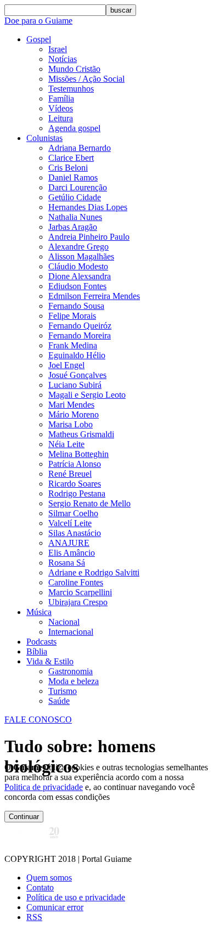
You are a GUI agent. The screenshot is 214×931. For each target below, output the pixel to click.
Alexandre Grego (78, 246)
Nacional (64, 622)
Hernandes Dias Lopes (87, 207)
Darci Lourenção (77, 187)
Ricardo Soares (74, 483)
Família (61, 98)
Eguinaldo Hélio (76, 355)
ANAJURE (68, 543)
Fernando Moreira (79, 335)
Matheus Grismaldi (81, 434)
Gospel (38, 39)
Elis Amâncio (71, 552)
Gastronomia (70, 671)
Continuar (24, 816)
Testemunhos (71, 88)
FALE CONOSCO (38, 719)
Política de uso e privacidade (75, 897)
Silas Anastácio (74, 533)
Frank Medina (72, 345)
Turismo (62, 691)
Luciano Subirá (75, 385)
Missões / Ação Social (86, 78)
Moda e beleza (73, 681)
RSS (34, 917)
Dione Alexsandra (79, 276)
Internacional (70, 631)
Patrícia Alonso (74, 464)
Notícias (62, 59)
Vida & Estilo (50, 661)
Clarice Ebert (71, 157)
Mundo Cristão (74, 69)
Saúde (59, 701)
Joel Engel (66, 365)
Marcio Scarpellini (80, 592)
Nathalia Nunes (75, 217)
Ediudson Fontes (77, 286)
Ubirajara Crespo (78, 602)
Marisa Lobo (70, 424)
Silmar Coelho (73, 513)
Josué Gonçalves (77, 375)
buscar (121, 10)
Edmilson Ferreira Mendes (94, 296)
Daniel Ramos (73, 177)
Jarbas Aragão (72, 227)
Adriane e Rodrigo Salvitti (93, 572)
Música (39, 612)
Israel (57, 49)
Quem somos (49, 877)
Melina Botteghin (78, 454)
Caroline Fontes (75, 582)
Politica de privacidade (43, 787)
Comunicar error (54, 907)
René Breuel (70, 473)
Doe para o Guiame (38, 20)
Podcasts (41, 641)
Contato (40, 887)
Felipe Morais (72, 315)
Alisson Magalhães (81, 256)
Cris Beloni (68, 167)
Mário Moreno (73, 414)
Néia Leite (66, 444)
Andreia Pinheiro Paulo (88, 236)
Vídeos (60, 108)
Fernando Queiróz (79, 325)
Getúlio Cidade (74, 197)
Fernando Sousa (76, 306)
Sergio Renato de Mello (89, 503)
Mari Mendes (71, 404)
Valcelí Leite (70, 523)
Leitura (60, 118)
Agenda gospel (74, 128)
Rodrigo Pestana (76, 493)
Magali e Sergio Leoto (87, 394)
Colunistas (44, 138)
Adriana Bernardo (79, 148)
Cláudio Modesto (78, 266)
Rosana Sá (66, 562)
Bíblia (36, 651)
